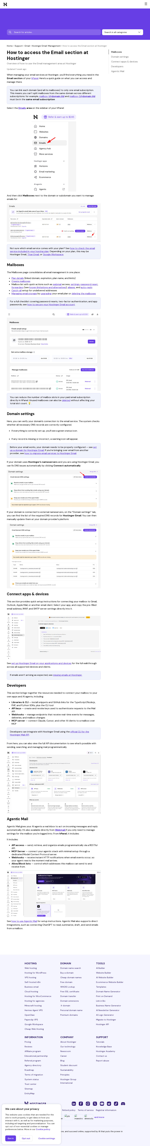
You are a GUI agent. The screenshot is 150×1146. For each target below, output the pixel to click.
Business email (32, 987)
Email (27, 46)
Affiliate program (33, 1051)
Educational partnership (36, 1056)
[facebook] (81, 1103)
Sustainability (66, 1070)
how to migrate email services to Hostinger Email (50, 453)
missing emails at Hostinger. (67, 675)
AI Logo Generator (105, 1015)
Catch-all (17, 290)
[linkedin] (73, 1103)
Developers (117, 66)
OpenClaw (30, 1015)
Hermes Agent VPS (34, 1010)
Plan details (18, 278)
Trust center (30, 1084)
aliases (71, 287)
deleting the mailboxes (84, 293)
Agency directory (33, 1065)
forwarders (17, 287)
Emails (22, 108)
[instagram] (88, 1103)
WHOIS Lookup (67, 987)
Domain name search (70, 968)
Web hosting (31, 968)
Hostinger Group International (68, 1081)
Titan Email (33, 254)
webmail (57, 284)
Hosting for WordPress (35, 972)
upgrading (46, 293)
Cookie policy (43, 1129)
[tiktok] (116, 1103)
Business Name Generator (108, 1005)
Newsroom (65, 1051)
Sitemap (29, 1088)
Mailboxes (116, 51)
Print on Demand (104, 996)
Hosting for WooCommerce (38, 996)
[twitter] (95, 1103)
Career (63, 1056)
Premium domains (69, 1015)
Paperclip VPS (31, 1019)
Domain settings (120, 56)
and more (99, 1117)
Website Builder (103, 972)
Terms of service (86, 1110)
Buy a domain (67, 972)
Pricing (28, 1042)
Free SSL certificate (69, 991)
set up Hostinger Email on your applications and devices (41, 663)
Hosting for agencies (34, 1001)
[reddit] (109, 1103)
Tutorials (100, 1042)
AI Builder (100, 968)
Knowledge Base (104, 1046)
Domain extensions (69, 1001)
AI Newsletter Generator (107, 1010)
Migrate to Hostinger (106, 1019)
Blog (62, 1060)
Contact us (101, 1056)
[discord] (123, 1103)
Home (10, 46)
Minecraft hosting (33, 1005)
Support (19, 46)
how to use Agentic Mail (24, 921)
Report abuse (102, 1060)
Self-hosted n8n (33, 982)
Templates (101, 987)
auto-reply (86, 287)
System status (32, 1079)
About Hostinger (68, 1042)
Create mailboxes (21, 281)
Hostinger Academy (105, 1051)
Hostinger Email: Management (46, 46)
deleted (66, 400)
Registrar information (106, 1110)
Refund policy (68, 1110)
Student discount (68, 1065)
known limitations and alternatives (47, 287)
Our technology (67, 1046)
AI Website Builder (104, 977)
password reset (89, 284)
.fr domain (65, 1005)
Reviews (28, 1046)
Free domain (66, 982)
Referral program (33, 1060)
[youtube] (102, 1103)
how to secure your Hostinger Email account (51, 304)
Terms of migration (34, 1074)
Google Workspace (53, 254)
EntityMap (30, 1093)
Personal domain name (71, 1010)
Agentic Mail (117, 71)
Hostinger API (102, 1024)
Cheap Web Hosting (34, 1029)
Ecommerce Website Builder (109, 982)
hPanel (34, 78)
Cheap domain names (71, 977)
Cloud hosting (31, 991)
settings (75, 284)
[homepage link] (5, 4)
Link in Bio (100, 1001)
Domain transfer (68, 996)
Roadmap (29, 1070)
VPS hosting (30, 977)
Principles (64, 1074)
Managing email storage (24, 293)
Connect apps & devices (124, 61)
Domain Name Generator (108, 991)
